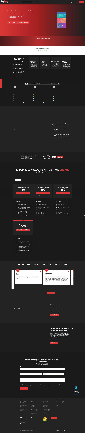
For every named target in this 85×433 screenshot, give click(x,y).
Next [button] (72, 61)
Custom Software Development (35, 410)
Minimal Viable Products (23, 409)
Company (57, 402)
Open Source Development (24, 405)
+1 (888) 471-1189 (59, 293)
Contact (63, 401)
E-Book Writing (45, 413)
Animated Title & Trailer (46, 409)
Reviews (57, 405)
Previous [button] (28, 61)
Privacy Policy (63, 430)
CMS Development (23, 410)
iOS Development (45, 402)
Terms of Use (57, 430)
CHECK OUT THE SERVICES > (18, 76)
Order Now (27, 229)
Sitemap (63, 402)
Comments (22, 377)
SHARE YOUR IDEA (54, 314)
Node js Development (46, 401)
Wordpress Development (23, 401)
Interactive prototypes (34, 409)
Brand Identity (33, 405)
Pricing (57, 401)
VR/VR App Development (46, 406)
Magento (32, 401)
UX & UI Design (33, 406)
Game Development (46, 405)
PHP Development (22, 406)
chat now (54, 157)
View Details (19, 229)
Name (21, 366)
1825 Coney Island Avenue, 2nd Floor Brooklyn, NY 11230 (24, 419)
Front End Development (23, 402)
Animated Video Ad (46, 410)
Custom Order (60, 157)
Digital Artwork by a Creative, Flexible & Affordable (18, 22)
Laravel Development (34, 413)
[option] (6, 41)
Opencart (32, 402)
